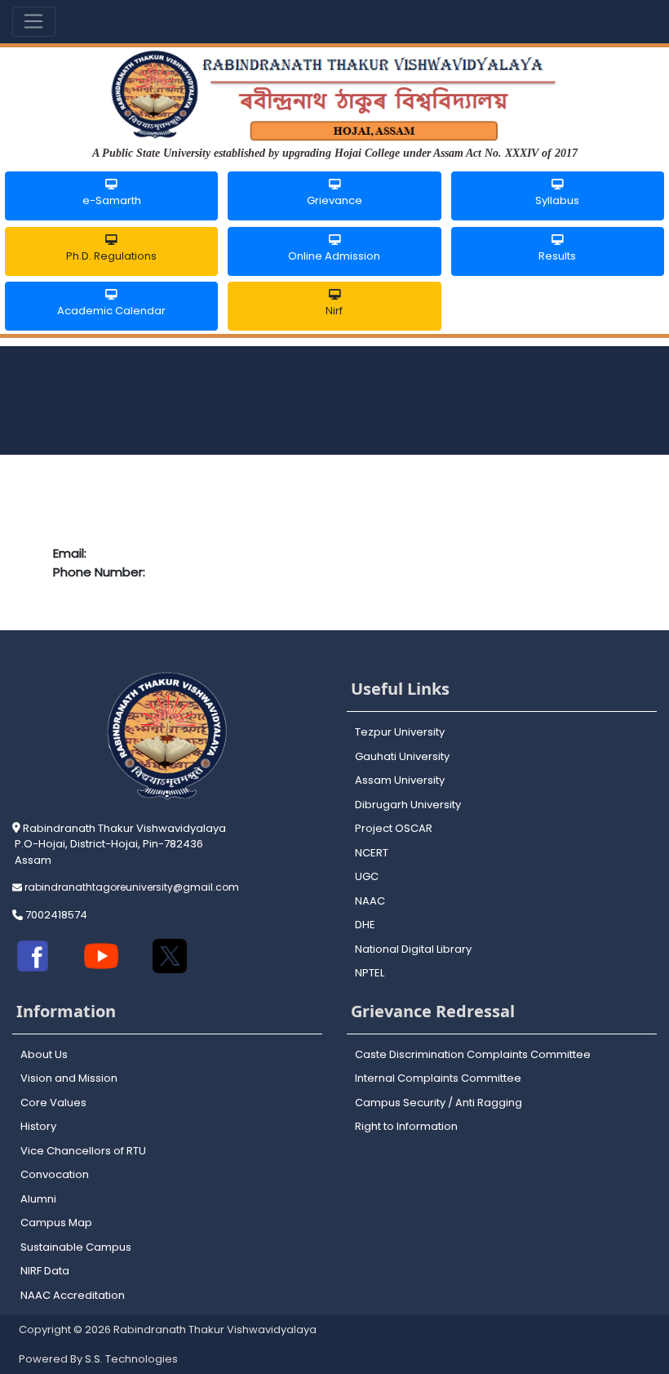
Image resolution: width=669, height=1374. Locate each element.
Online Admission (334, 256)
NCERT (371, 852)
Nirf (334, 310)
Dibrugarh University (408, 804)
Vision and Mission (68, 1078)
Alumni (38, 1199)
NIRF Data (44, 1270)
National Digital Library (413, 949)
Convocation (54, 1174)
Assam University (400, 780)
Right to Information (406, 1126)
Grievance (334, 200)
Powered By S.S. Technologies (98, 1359)
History (38, 1126)
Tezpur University (400, 732)
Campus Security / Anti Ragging (438, 1102)
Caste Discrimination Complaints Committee (473, 1054)
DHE (365, 924)
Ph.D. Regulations (111, 256)
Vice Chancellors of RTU (83, 1150)
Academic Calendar (111, 310)
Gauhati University (402, 756)
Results (557, 256)
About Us (44, 1054)
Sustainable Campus (75, 1247)
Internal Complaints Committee (438, 1078)
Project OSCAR (393, 828)
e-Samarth (111, 200)
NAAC (370, 901)
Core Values (53, 1102)
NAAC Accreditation (72, 1295)
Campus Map (56, 1222)
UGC (367, 876)
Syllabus (557, 200)
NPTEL (369, 972)
